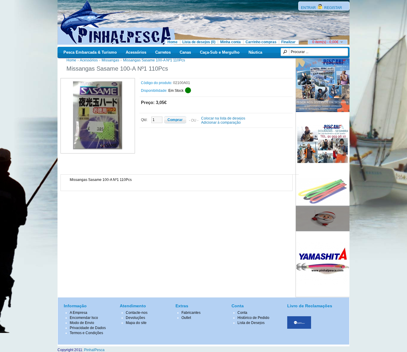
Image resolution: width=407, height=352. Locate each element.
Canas (185, 52)
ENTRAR (309, 8)
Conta (242, 313)
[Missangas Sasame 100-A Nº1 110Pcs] (98, 148)
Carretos (163, 52)
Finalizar (288, 42)
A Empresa (78, 313)
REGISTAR (332, 8)
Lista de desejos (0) (198, 42)
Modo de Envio (82, 323)
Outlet (186, 318)
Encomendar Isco (84, 318)
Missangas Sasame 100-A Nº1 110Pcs (154, 60)
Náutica (255, 52)
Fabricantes (191, 313)
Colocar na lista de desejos (223, 118)
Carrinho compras (261, 42)
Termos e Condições (86, 333)
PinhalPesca (94, 350)
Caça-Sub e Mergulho (220, 52)
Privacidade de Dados (88, 328)
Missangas (110, 60)
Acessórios (136, 52)
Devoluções (135, 318)
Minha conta (230, 42)
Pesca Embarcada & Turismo (90, 52)
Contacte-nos (136, 313)
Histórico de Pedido (253, 318)
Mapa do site (136, 323)
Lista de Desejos (251, 323)
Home (172, 42)
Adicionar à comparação (221, 122)
